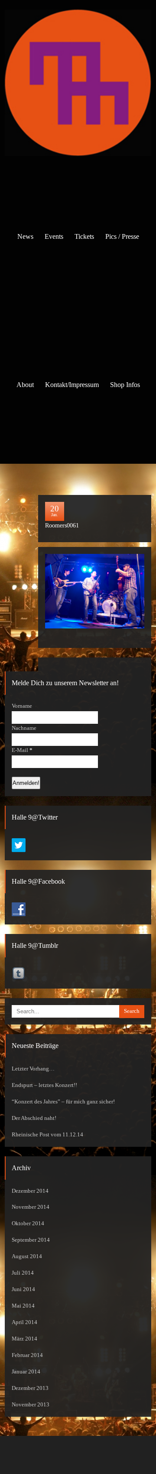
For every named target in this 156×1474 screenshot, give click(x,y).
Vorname (22, 706)
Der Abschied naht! (34, 1118)
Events (54, 236)
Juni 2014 (23, 1289)
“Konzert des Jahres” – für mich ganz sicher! (63, 1102)
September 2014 (31, 1240)
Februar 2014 (27, 1355)
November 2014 (30, 1207)
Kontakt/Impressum (72, 384)
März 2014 (24, 1339)
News (25, 236)
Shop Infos (125, 384)
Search (132, 1011)
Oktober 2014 (28, 1223)
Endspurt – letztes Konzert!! (44, 1085)
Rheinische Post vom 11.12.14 (47, 1135)
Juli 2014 (23, 1273)
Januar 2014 (26, 1372)
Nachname (24, 728)
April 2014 (24, 1322)
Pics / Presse (122, 236)
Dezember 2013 (30, 1388)
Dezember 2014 (30, 1191)
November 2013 (30, 1405)
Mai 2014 (23, 1306)
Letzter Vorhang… (33, 1069)
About (25, 384)
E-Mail (22, 750)
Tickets (84, 236)
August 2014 (27, 1256)
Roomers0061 (62, 525)
